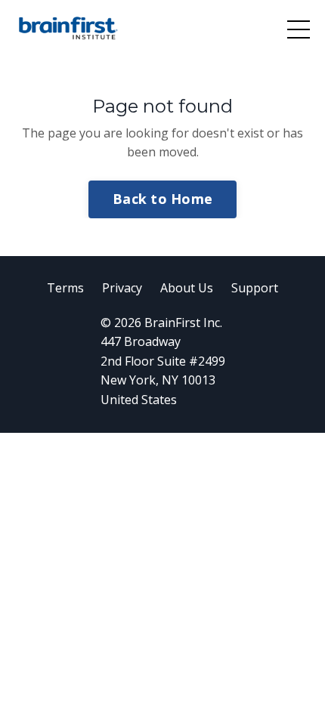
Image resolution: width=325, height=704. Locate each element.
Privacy (122, 287)
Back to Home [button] (162, 199)
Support (254, 287)
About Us (186, 287)
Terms (65, 287)
